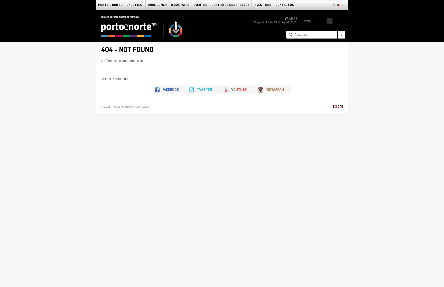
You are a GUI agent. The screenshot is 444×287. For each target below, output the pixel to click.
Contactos (284, 5)
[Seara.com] (338, 106)
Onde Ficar (135, 5)
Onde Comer (157, 5)
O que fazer (180, 5)
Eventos (200, 5)
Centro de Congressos (230, 5)
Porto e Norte (110, 5)
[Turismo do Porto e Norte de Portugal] (142, 27)
